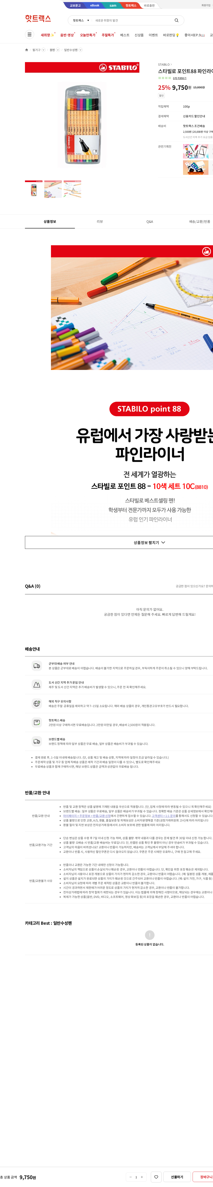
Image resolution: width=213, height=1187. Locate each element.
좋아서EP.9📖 (195, 34)
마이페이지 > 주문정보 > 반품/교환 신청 (87, 816)
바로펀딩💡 (171, 34)
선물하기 (177, 1176)
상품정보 (50, 221)
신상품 (139, 34)
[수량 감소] (131, 1177)
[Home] (26, 50)
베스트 (125, 34)
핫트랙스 (78, 20)
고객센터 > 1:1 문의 (163, 816)
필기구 (36, 50)
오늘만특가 (87, 34)
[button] (172, 78)
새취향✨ (47, 34)
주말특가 (108, 34)
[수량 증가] (142, 1177)
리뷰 (100, 221)
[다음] (140, 121)
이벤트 (153, 34)
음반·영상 (67, 34)
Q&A (149, 221)
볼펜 (52, 50)
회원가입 (206, 5)
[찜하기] (156, 1177)
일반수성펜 (70, 50)
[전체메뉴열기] (29, 34)
